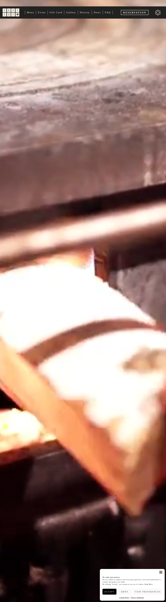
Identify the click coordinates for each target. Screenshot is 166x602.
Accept (109, 592)
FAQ (108, 12)
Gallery (71, 12)
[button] (161, 572)
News (97, 12)
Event (42, 12)
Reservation (134, 12)
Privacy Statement (137, 597)
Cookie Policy (124, 597)
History (85, 12)
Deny (124, 592)
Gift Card (56, 12)
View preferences (147, 592)
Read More (149, 584)
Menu (30, 12)
